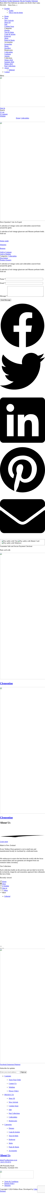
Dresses (7, 30)
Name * (2, 279)
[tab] (22, 258)
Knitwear (7, 36)
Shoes (6, 46)
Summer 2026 (9, 62)
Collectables (8, 52)
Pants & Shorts (9, 40)
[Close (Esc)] (1, 946)
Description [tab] (4, 258)
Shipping (3, 245)
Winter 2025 (8, 64)
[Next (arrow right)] (3, 948)
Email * (2, 283)
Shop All (7, 22)
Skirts (6, 38)
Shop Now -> (12, 5)
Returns (2, 248)
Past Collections (9, 66)
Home (18, 118)
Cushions (7, 54)
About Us (5, 1155)
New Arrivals (9, 20)
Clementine (6, 683)
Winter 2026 (8, 60)
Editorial (7, 896)
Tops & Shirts (9, 32)
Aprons (7, 56)
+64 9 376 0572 (5, 1162)
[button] (2, 76)
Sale (5, 24)
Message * (3, 296)
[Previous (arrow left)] (1, 948)
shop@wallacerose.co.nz (8, 1160)
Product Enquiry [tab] (5, 260)
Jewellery (7, 48)
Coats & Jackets (9, 34)
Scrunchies (8, 44)
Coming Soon (9, 26)
